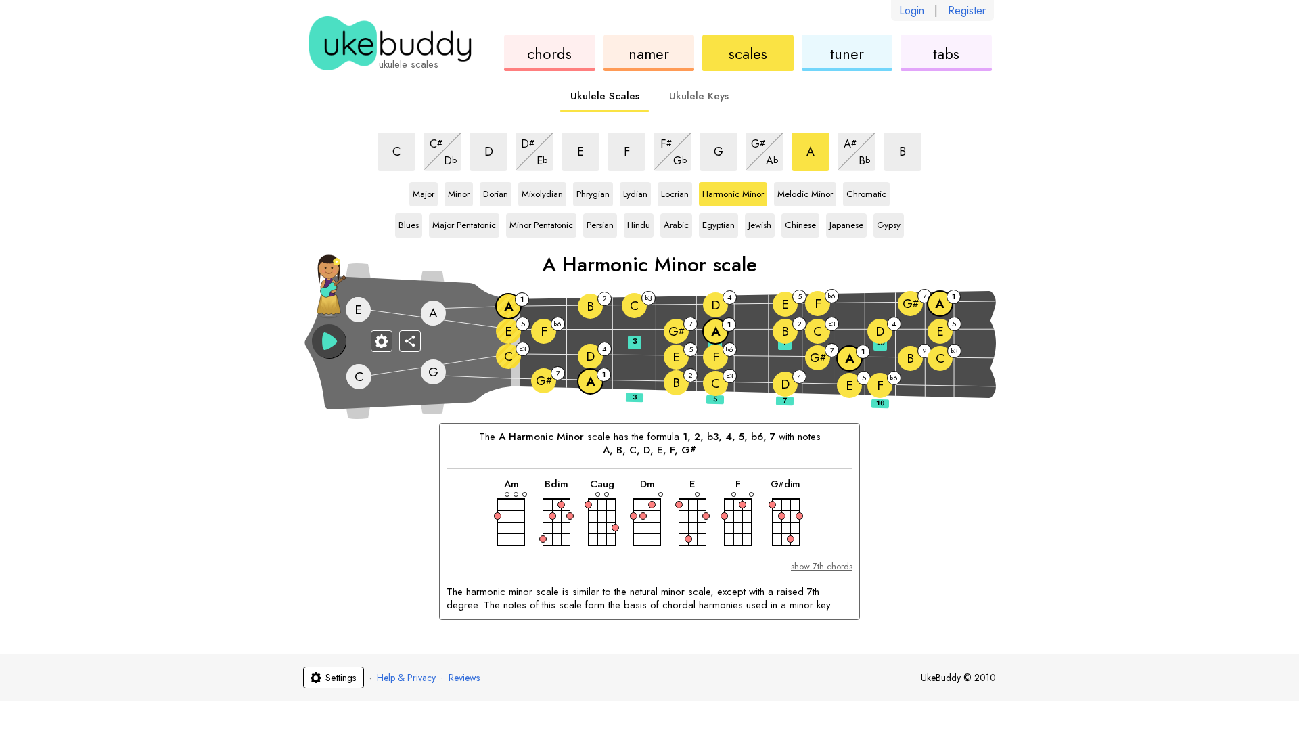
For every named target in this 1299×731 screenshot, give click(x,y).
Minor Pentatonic (541, 222)
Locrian (675, 191)
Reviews (464, 677)
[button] (329, 341)
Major (423, 191)
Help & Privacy (406, 677)
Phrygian (593, 191)
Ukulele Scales (604, 96)
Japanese (846, 222)
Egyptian (718, 222)
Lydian (635, 191)
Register (967, 10)
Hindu (638, 222)
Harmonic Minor (733, 191)
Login (911, 10)
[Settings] (381, 341)
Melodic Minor (805, 191)
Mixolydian (542, 191)
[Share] (410, 341)
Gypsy (889, 222)
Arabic (676, 222)
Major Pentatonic (464, 222)
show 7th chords (821, 566)
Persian (600, 222)
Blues (408, 222)
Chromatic (866, 191)
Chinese (800, 222)
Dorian (495, 191)
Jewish (759, 222)
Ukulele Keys (699, 96)
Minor (459, 191)
